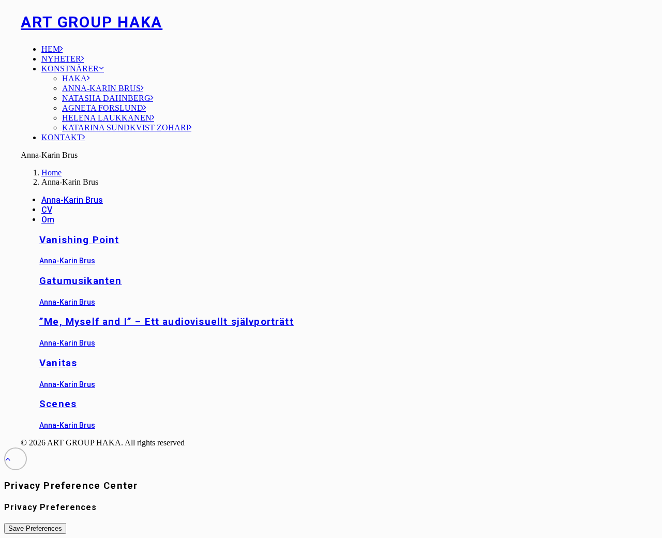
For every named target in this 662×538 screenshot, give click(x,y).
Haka (74, 78)
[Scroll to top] (15, 458)
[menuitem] (341, 49)
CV (46, 210)
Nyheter (61, 58)
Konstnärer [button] (70, 68)
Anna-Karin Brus (101, 88)
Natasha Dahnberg (106, 98)
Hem (50, 48)
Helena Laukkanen (107, 117)
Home (51, 172)
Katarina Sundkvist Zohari (125, 127)
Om (47, 220)
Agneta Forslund (102, 107)
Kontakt (61, 137)
